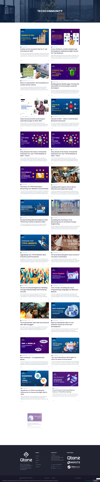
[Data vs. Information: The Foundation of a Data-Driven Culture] (34, 71)
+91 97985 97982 (58, 464)
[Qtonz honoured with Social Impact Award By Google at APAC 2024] (34, 107)
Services (37, 455)
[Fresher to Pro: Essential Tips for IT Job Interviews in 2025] (34, 37)
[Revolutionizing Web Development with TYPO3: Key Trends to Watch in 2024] (34, 208)
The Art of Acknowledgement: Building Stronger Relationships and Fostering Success (33, 290)
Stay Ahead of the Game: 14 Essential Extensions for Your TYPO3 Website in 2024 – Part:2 (33, 154)
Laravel (53, 99)
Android (53, 29)
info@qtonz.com (58, 466)
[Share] (48, 60)
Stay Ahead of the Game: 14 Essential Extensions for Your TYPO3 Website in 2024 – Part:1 (64, 154)
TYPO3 (22, 132)
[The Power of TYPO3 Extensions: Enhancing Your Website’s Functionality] (34, 174)
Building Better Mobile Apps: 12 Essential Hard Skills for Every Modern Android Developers (65, 86)
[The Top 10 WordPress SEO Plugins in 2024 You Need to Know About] (65, 345)
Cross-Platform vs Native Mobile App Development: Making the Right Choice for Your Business (64, 51)
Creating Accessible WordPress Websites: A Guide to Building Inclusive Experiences (34, 427)
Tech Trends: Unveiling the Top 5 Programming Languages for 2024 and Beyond (64, 290)
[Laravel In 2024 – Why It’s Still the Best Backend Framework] (65, 107)
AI (52, 200)
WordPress (53, 338)
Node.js (22, 338)
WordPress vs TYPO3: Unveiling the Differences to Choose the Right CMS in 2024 (34, 392)
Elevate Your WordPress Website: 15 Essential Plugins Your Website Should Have (64, 427)
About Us (37, 460)
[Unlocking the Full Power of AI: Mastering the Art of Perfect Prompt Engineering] (65, 208)
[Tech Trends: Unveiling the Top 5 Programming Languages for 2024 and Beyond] (65, 275)
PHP (55, 99)
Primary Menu (79, 3)
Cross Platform (57, 29)
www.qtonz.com (59, 468)
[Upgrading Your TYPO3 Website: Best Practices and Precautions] (34, 243)
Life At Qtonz (38, 464)
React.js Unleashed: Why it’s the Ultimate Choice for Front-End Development (62, 324)
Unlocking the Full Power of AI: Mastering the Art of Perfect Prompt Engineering (63, 222)
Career (37, 458)
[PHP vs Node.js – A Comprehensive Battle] (34, 345)
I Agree (95, 480)
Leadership (22, 64)
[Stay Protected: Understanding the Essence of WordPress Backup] (65, 378)
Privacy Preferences (88, 480)
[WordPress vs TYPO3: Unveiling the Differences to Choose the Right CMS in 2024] (34, 378)
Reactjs (53, 303)
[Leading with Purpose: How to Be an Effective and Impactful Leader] (65, 174)
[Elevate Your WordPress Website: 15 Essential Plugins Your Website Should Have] (65, 413)
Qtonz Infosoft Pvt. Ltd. (26, 116)
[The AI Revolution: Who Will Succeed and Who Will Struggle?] (34, 310)
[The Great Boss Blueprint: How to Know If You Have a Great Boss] (65, 243)
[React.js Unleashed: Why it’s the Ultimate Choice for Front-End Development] (65, 310)
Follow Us (38, 466)
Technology (23, 29)
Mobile (60, 29)
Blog (37, 462)
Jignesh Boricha (25, 80)
